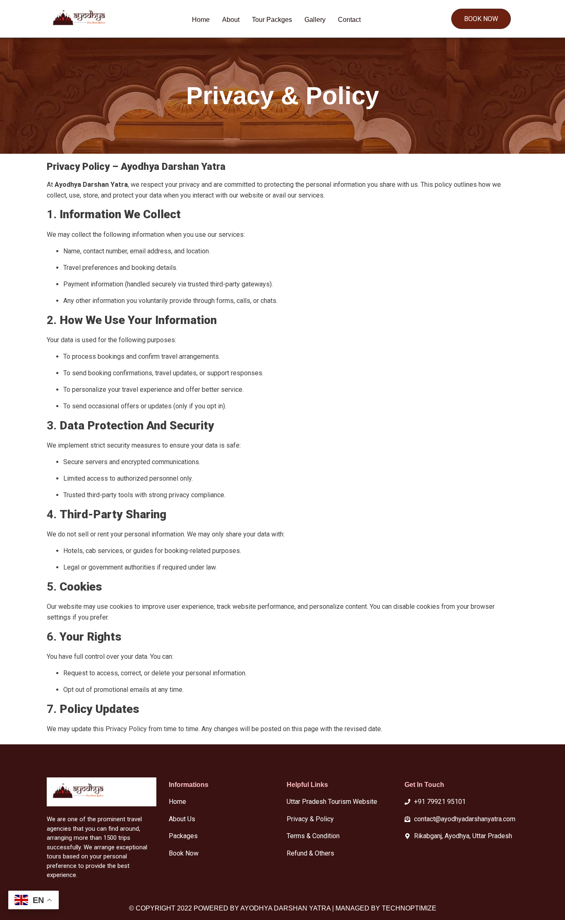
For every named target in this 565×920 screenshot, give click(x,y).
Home (201, 19)
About (230, 19)
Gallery (315, 19)
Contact (349, 19)
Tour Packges (272, 19)
